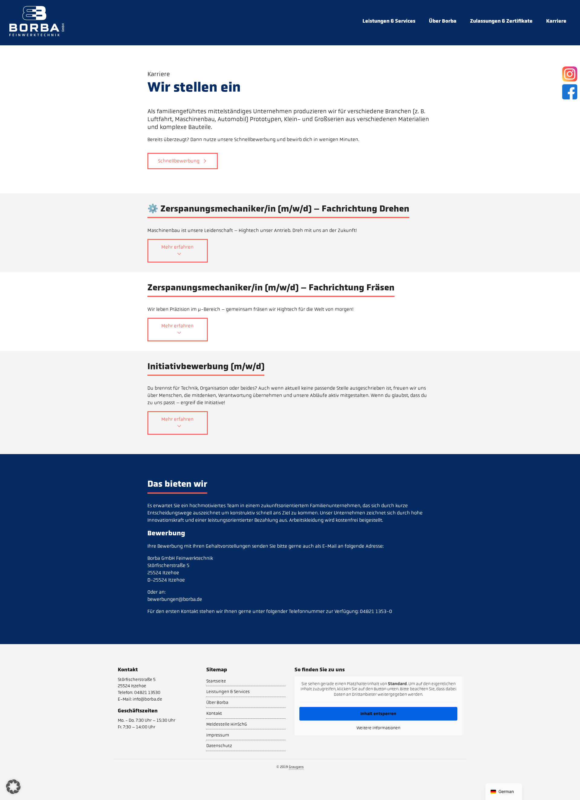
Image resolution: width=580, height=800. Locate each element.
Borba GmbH (36, 21)
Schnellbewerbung (178, 161)
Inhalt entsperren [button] (378, 713)
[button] (13, 786)
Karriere (556, 21)
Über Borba (442, 21)
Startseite (216, 681)
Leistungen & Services (388, 21)
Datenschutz (219, 745)
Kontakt (214, 713)
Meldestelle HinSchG (226, 724)
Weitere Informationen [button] (378, 728)
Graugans (296, 767)
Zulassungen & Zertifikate (501, 21)
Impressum (217, 735)
